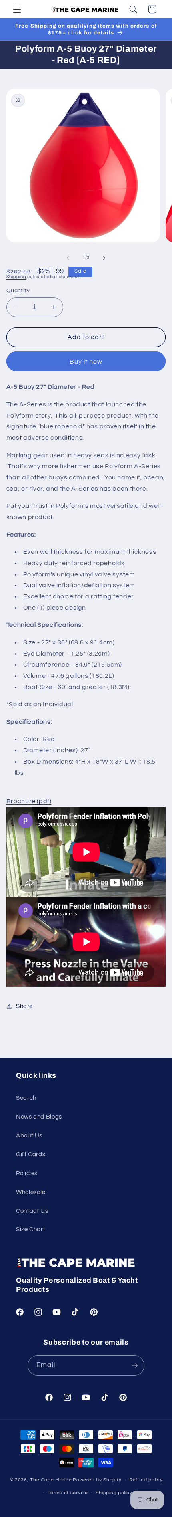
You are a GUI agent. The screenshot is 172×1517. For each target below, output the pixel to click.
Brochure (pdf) (29, 801)
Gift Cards (30, 1154)
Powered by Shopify (97, 1480)
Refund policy (146, 1480)
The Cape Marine (51, 1480)
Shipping (16, 277)
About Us (29, 1136)
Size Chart (30, 1229)
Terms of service (68, 1493)
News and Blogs (39, 1117)
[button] (17, 9)
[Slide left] (68, 258)
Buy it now (86, 361)
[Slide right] (104, 258)
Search (26, 1098)
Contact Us (32, 1211)
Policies (27, 1173)
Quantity (18, 290)
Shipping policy (114, 1493)
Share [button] (24, 1006)
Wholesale (31, 1192)
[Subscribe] (134, 1365)
